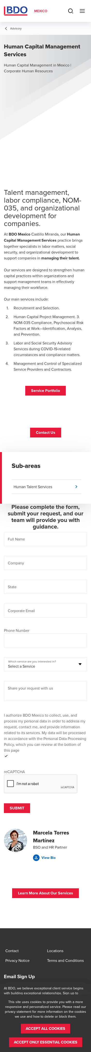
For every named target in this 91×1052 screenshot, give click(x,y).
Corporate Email (21, 610)
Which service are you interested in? (32, 661)
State (12, 586)
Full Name (16, 539)
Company (16, 562)
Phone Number (16, 630)
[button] (45, 391)
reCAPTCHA (14, 771)
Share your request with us (30, 688)
